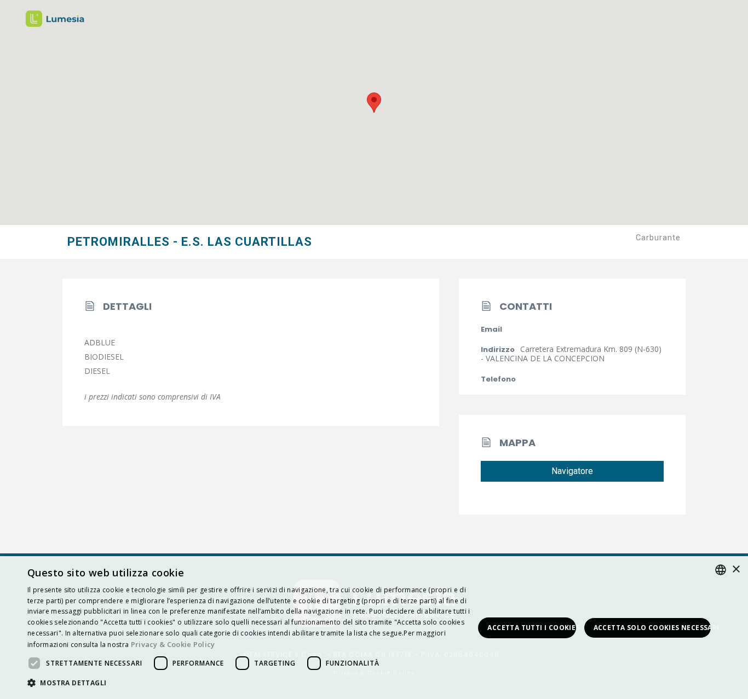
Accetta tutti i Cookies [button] (531, 627)
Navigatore (572, 471)
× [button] (736, 569)
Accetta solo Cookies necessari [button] (652, 627)
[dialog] (374, 627)
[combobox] (720, 569)
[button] (250, 683)
